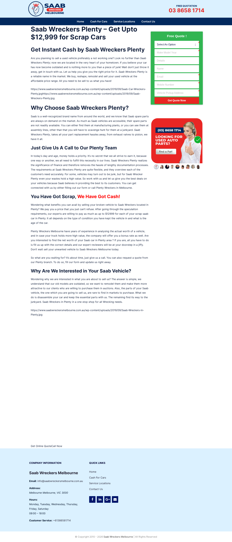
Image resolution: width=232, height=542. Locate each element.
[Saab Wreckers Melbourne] (47, 8)
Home (80, 21)
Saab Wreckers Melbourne (95, 249)
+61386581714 (62, 520)
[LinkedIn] (100, 499)
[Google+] (107, 499)
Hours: (33, 499)
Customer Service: (40, 520)
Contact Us (148, 21)
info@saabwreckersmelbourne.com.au (60, 481)
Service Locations (124, 21)
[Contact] (115, 499)
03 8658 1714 (186, 10)
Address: (35, 488)
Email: (33, 481)
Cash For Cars (98, 21)
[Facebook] (92, 499)
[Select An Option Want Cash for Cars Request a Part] (177, 44)
